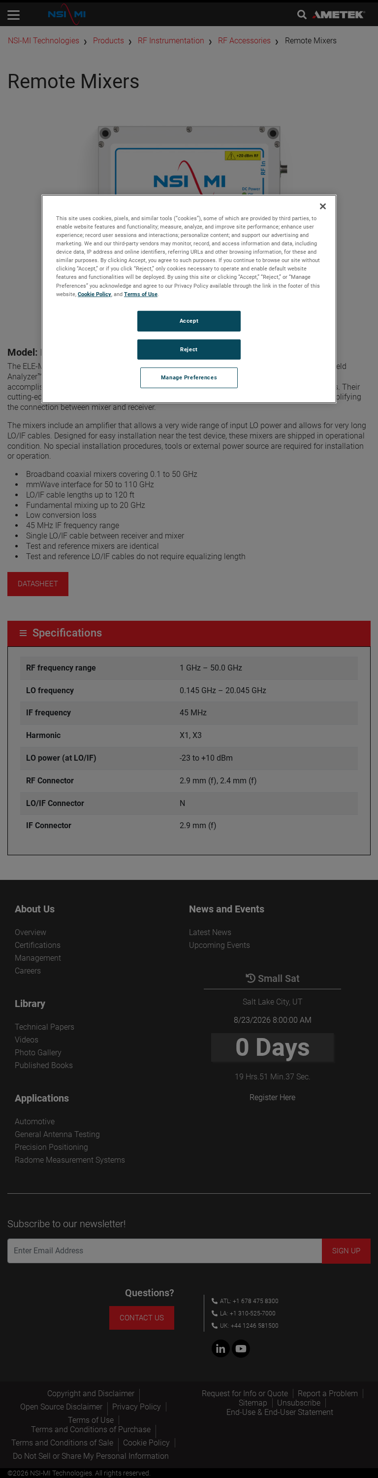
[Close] (323, 206)
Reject (188, 348)
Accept (189, 320)
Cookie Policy (94, 293)
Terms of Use (141, 293)
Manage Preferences (189, 377)
